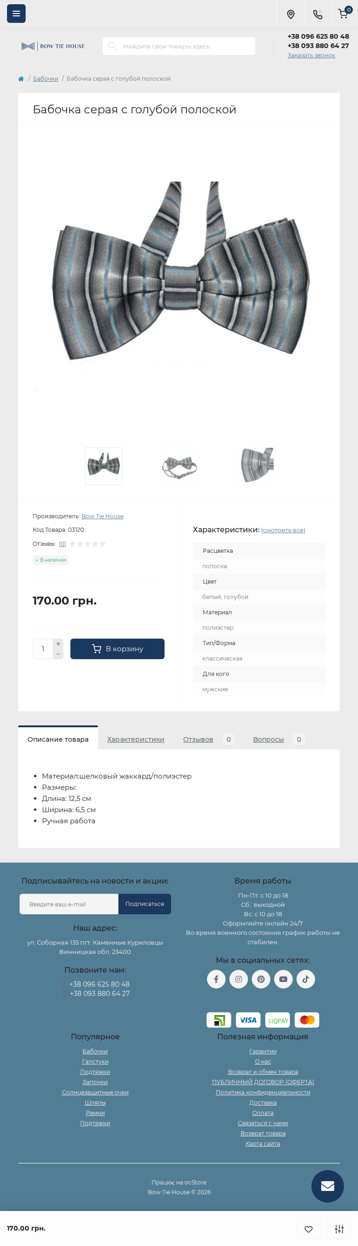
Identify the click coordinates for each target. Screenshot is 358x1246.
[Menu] (16, 13)
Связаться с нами (263, 1123)
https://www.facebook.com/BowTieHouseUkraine (216, 979)
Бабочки (45, 78)
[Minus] (58, 654)
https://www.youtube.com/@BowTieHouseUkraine (283, 979)
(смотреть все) (283, 530)
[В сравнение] (339, 1228)
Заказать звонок (311, 55)
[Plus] (58, 644)
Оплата (263, 1112)
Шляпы (95, 1102)
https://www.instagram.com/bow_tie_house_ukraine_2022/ (238, 979)
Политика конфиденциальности (263, 1092)
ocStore (196, 1182)
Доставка (263, 1102)
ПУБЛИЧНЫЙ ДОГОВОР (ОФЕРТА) (263, 1082)
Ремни (95, 1112)
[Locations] (290, 13)
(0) (62, 544)
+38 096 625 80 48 (318, 36)
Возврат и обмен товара (263, 1071)
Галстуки (95, 1061)
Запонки (95, 1082)
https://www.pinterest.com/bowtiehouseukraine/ (261, 979)
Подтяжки (95, 1071)
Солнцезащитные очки (95, 1092)
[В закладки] (308, 1228)
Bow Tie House (103, 516)
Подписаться (144, 903)
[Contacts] (317, 13)
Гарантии (263, 1051)
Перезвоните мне (95, 1005)
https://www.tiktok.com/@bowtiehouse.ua (305, 979)
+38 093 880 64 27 (318, 46)
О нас (263, 1061)
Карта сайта (263, 1143)
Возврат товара (263, 1133)
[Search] (112, 46)
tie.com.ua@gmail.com (263, 1000)
